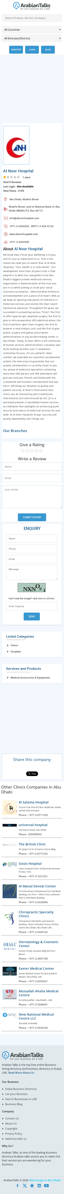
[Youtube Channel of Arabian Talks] (46, 1185)
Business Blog (13, 1104)
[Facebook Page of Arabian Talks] (17, 1185)
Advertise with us (15, 1139)
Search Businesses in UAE (21, 1099)
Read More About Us (21, 1072)
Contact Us (12, 1118)
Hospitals (16, 651)
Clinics (14, 645)
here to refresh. (46, 598)
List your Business (16, 1094)
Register (16, 49)
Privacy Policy (13, 1133)
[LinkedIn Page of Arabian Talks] (39, 1185)
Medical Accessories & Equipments (30, 677)
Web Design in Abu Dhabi (45, 1180)
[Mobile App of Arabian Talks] (32, 1185)
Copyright (11, 1128)
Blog (48, 49)
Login (32, 49)
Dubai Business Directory (21, 1089)
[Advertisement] (32, 91)
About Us (11, 1123)
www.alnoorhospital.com (23, 234)
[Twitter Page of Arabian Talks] (24, 1185)
